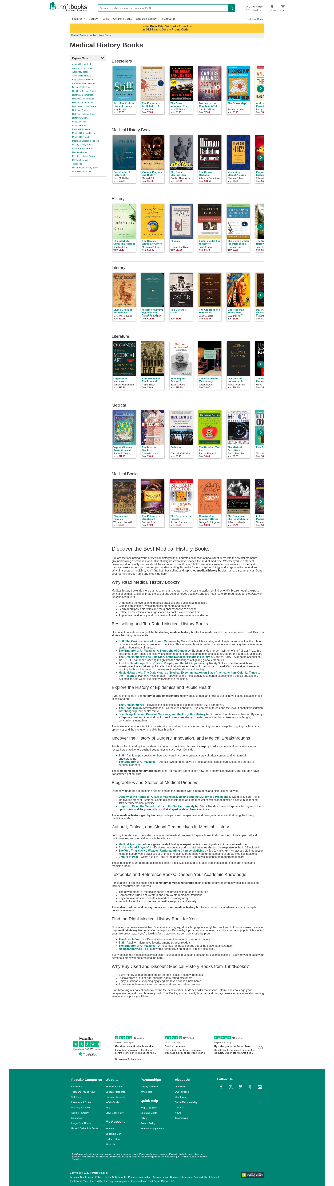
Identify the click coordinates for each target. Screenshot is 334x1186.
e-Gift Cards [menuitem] (168, 18)
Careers (179, 1107)
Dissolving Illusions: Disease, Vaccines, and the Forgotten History (162, 714)
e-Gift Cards (112, 1102)
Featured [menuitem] (77, 18)
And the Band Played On (135, 847)
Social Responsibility (186, 1102)
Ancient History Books (82, 68)
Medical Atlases (79, 122)
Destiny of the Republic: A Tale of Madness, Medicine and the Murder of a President (173, 796)
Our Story (180, 1086)
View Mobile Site (115, 1112)
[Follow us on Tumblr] (250, 1087)
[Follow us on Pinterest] (240, 1087)
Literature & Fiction (81, 1102)
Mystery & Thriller (81, 1107)
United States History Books (85, 168)
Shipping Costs (149, 1112)
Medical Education (81, 129)
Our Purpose (182, 1091)
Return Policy (148, 1123)
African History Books (82, 64)
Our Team (180, 1097)
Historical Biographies (82, 95)
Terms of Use (77, 1177)
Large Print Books (81, 1123)
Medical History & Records (84, 133)
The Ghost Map (129, 707)
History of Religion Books (84, 114)
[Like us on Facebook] (221, 1087)
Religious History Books (83, 156)
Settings (110, 1128)
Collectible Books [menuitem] (145, 18)
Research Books (80, 160)
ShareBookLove (114, 1086)
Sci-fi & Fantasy (80, 1112)
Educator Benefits (115, 1091)
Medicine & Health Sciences (85, 141)
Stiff (121, 755)
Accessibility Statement (206, 1177)
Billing (144, 1118)
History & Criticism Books (84, 106)
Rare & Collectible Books (84, 1128)
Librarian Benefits (115, 1097)
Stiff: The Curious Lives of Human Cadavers (148, 641)
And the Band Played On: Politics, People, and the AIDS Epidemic (162, 663)
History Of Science (81, 118)
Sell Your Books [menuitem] (255, 19)
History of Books (80, 110)
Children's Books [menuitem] (122, 18)
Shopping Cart (113, 1133)
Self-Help (76, 1097)
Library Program (149, 1086)
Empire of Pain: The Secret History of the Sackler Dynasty (156, 806)
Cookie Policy (160, 1177)
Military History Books (82, 145)
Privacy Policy (94, 1177)
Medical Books (78, 35)
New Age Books (79, 152)
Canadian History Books (83, 83)
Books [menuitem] (92, 18)
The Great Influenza (131, 704)
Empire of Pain (128, 856)
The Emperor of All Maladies (137, 761)
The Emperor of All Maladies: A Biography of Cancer (153, 650)
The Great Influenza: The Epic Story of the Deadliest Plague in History (164, 656)
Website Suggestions (152, 1128)
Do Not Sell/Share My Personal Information (127, 1177)
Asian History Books (81, 76)
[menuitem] (258, 7)
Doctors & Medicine (81, 87)
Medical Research (80, 137)
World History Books (81, 171)
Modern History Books (82, 148)
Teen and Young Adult (83, 1091)
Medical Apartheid (130, 844)
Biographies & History (82, 79)
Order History (113, 1139)
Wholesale (146, 1091)
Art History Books (80, 72)
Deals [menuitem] (105, 18)
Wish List (111, 1144)
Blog (108, 1107)
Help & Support (149, 1107)
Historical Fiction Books (83, 99)
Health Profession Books (84, 91)
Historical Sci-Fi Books (82, 102)
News (178, 1112)
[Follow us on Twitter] (231, 1087)
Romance (76, 1118)
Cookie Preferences (181, 1177)
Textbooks (77, 164)
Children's (76, 1086)
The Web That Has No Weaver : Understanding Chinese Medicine (161, 850)
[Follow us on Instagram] (260, 1087)
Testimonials (181, 1118)
